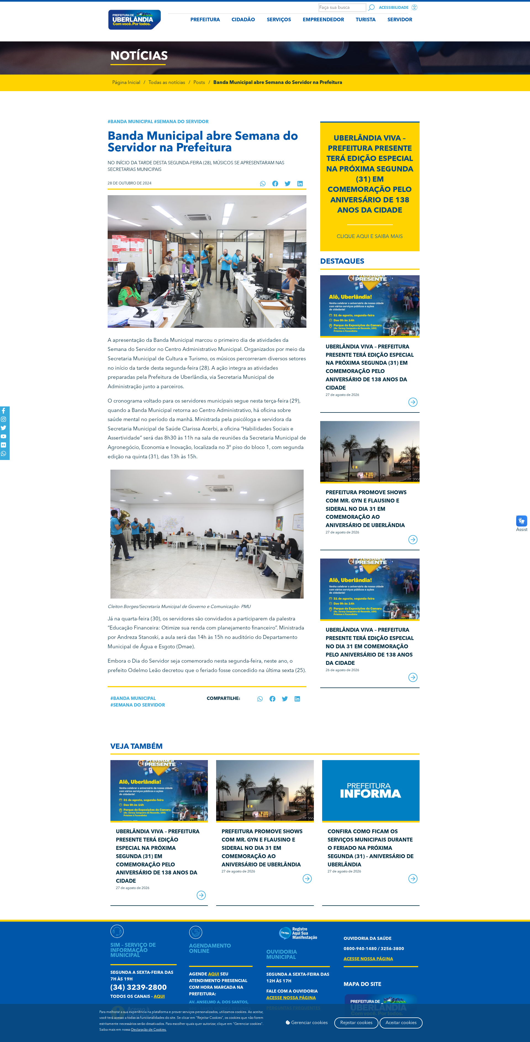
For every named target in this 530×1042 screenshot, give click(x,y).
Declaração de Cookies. (148, 1030)
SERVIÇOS (279, 20)
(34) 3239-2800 (138, 988)
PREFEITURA (205, 20)
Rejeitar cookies (356, 1023)
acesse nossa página (291, 998)
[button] (263, 183)
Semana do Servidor (183, 122)
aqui (159, 997)
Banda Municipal (131, 122)
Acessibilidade (394, 8)
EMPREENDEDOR (323, 20)
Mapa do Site (362, 984)
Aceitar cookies (401, 1023)
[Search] (371, 7)
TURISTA (366, 20)
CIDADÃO (243, 20)
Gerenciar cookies (309, 1023)
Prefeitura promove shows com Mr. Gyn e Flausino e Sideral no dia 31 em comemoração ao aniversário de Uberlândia (366, 509)
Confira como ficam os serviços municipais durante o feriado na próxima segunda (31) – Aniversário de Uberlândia (371, 848)
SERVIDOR (400, 20)
